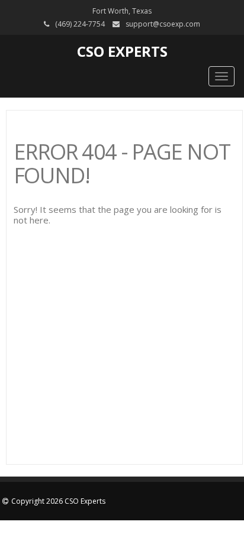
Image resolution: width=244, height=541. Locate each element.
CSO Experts (122, 51)
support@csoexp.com (163, 24)
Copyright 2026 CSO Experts (58, 501)
